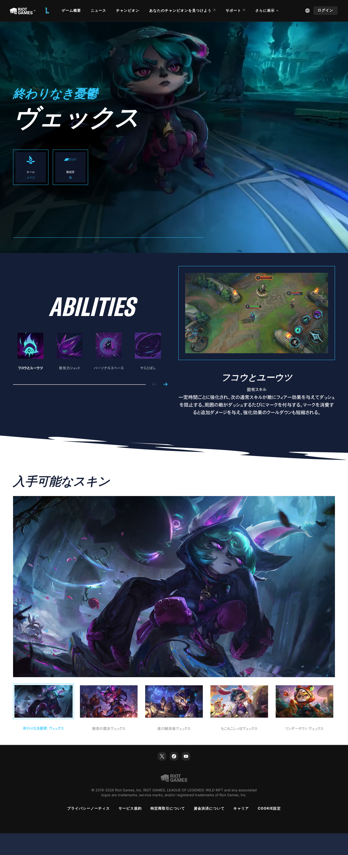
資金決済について (209, 808)
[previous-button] (154, 384)
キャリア (241, 808)
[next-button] (165, 384)
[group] (89, 351)
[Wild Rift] (47, 10)
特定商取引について (167, 808)
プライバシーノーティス (88, 808)
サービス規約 (130, 808)
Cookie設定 (269, 808)
